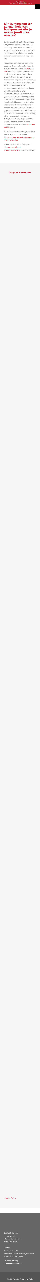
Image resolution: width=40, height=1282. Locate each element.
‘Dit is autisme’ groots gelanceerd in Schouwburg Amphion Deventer (19, 1072)
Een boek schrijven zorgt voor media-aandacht (18, 682)
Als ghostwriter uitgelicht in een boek (19, 631)
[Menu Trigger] (37, 6)
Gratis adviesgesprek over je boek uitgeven (19, 732)
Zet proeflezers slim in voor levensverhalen (17, 780)
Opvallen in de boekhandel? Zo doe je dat (18, 1024)
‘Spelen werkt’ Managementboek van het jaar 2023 (19, 294)
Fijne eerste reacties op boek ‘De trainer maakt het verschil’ (19, 484)
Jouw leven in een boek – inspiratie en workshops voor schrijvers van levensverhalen (18, 1122)
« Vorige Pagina (10, 1198)
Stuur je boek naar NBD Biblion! (19, 436)
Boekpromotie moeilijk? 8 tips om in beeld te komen (20, 973)
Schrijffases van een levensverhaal (14, 828)
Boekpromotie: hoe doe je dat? (18, 584)
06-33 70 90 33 (12, 1251)
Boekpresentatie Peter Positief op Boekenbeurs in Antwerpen (19, 1171)
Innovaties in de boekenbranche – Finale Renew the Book (20, 876)
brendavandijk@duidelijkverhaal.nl (21, 1253)
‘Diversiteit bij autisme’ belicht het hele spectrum (18, 246)
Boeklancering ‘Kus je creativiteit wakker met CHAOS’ (19, 201)
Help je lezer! (11, 390)
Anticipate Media (26, 1279)
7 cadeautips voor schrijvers (17, 926)
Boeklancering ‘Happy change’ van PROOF (20, 534)
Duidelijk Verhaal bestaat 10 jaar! (19, 344)
